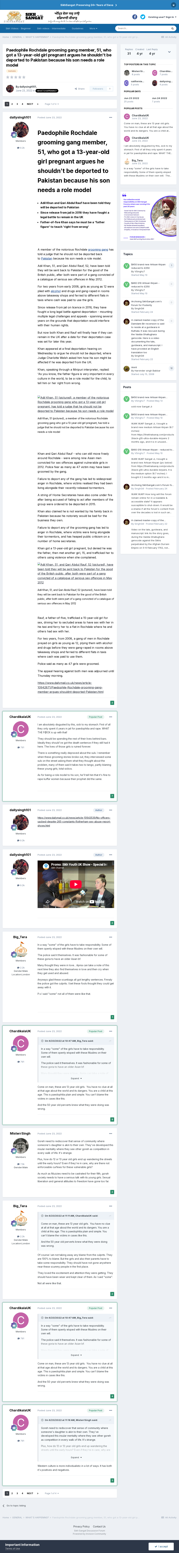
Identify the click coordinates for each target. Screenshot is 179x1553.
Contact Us (99, 1526)
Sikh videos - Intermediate (51, 28)
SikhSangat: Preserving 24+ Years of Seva (86, 5)
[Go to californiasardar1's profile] (126, 83)
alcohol (56, 291)
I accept (162, 1546)
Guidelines (77, 28)
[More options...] (110, 117)
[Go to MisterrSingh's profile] (21, 1146)
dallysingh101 (27, 86)
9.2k (22, 147)
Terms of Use (12, 1548)
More (92, 28)
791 (22, 747)
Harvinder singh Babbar (147, 370)
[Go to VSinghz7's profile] (127, 266)
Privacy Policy (81, 1526)
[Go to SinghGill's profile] (127, 303)
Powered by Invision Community (89, 1533)
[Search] (172, 28)
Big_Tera (20, 937)
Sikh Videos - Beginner (18, 28)
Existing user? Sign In (161, 17)
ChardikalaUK (20, 717)
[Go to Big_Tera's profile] (21, 949)
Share (81, 88)
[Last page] (37, 104)
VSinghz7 (140, 271)
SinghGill (139, 308)
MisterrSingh (20, 1133)
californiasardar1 (141, 81)
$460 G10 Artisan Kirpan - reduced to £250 (151, 450)
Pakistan (46, 258)
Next (30, 104)
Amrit (134, 367)
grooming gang (98, 249)
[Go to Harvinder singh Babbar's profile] (127, 369)
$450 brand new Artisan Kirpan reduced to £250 (148, 397)
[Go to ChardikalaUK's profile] (21, 729)
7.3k (22, 1164)
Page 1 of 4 (51, 104)
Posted (50, 117)
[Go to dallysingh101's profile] (10, 89)
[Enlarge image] (76, 404)
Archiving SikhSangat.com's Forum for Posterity (152, 485)
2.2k (22, 967)
